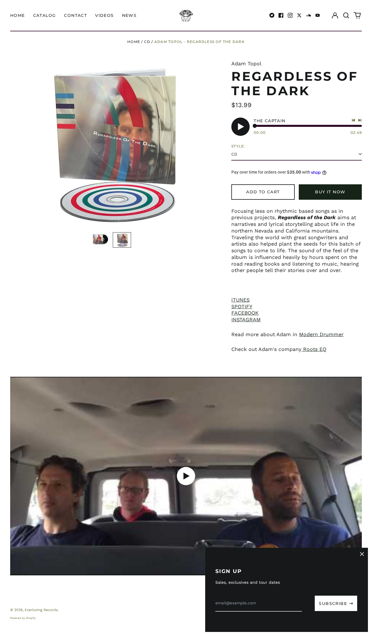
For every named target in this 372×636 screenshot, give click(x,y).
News (129, 15)
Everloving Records (41, 610)
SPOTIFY (241, 306)
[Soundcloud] (308, 15)
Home (17, 15)
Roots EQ (313, 349)
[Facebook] (281, 15)
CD (147, 41)
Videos (104, 15)
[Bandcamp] (272, 15)
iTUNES (240, 300)
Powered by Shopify (23, 618)
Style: (238, 146)
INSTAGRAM (246, 319)
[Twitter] (299, 15)
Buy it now (330, 191)
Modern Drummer (321, 334)
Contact (75, 15)
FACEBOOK (244, 313)
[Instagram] (290, 15)
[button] (346, 15)
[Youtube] (317, 15)
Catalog (44, 15)
